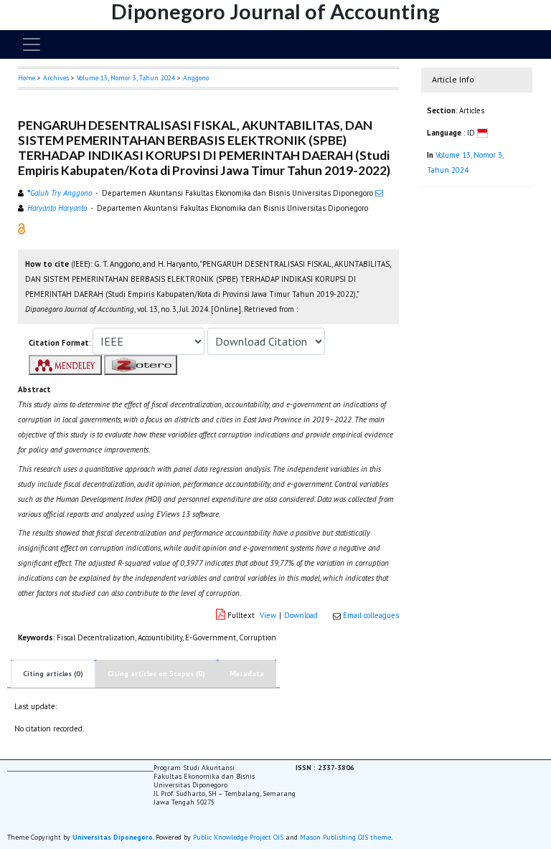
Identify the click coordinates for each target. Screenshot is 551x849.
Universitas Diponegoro (112, 837)
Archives (56, 77)
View (268, 615)
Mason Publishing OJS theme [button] (345, 837)
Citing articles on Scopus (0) (156, 673)
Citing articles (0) (53, 673)
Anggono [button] (196, 77)
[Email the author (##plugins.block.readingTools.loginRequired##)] (379, 193)
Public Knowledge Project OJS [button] (238, 837)
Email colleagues (371, 615)
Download (301, 615)
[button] (21, 228)
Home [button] (26, 77)
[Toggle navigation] (31, 44)
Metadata (247, 673)
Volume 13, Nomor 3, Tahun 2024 (126, 77)
